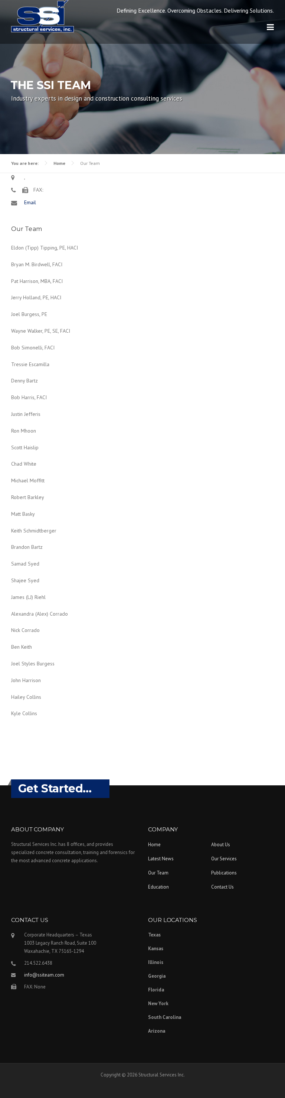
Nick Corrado (25, 630)
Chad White (23, 463)
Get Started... (55, 788)
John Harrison (26, 680)
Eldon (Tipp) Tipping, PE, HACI (44, 247)
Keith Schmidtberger (33, 530)
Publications (224, 873)
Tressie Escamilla (30, 364)
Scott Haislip (25, 447)
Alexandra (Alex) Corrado (39, 613)
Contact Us (222, 887)
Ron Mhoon (23, 430)
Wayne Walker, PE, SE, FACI (40, 331)
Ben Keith (21, 647)
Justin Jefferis (25, 414)
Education (158, 887)
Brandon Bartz (27, 547)
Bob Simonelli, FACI (33, 347)
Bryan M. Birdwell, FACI (36, 264)
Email (30, 202)
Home (59, 163)
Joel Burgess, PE (29, 314)
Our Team (158, 873)
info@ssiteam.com (44, 975)
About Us (220, 844)
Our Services (224, 859)
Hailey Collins (26, 697)
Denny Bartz (24, 380)
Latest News (161, 859)
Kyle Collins (24, 713)
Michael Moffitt (28, 480)
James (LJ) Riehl (28, 597)
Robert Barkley (27, 497)
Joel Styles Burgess (33, 663)
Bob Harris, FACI (29, 397)
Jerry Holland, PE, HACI (36, 297)
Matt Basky (23, 514)
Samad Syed (25, 563)
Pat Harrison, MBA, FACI (37, 281)
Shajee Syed (25, 580)
